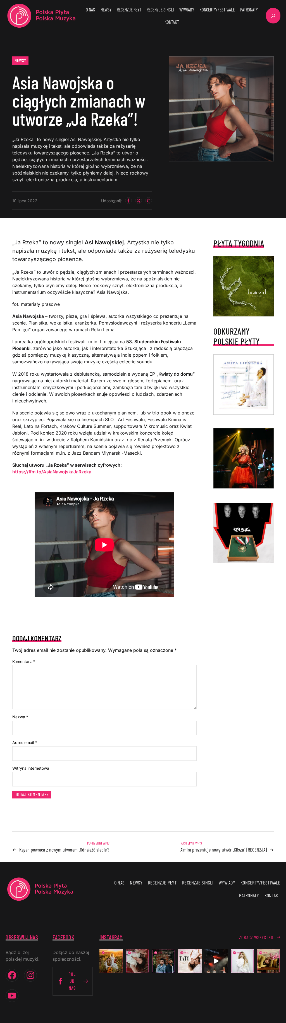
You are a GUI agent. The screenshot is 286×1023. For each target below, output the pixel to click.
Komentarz (23, 661)
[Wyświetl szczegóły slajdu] (243, 458)
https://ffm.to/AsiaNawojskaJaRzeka (51, 471)
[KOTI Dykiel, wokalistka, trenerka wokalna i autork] (242, 961)
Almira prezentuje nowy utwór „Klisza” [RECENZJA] (223, 849)
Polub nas (72, 981)
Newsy (20, 60)
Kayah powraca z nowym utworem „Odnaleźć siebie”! (64, 849)
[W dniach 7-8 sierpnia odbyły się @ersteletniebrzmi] (216, 961)
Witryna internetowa (30, 768)
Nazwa (20, 716)
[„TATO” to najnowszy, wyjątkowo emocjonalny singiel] (190, 961)
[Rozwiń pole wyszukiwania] (273, 15)
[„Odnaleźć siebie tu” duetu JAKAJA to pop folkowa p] (111, 961)
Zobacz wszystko (256, 937)
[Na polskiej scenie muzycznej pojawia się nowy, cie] (137, 961)
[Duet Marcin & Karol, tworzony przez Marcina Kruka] (163, 961)
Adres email (24, 742)
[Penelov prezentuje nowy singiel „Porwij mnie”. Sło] (268, 961)
